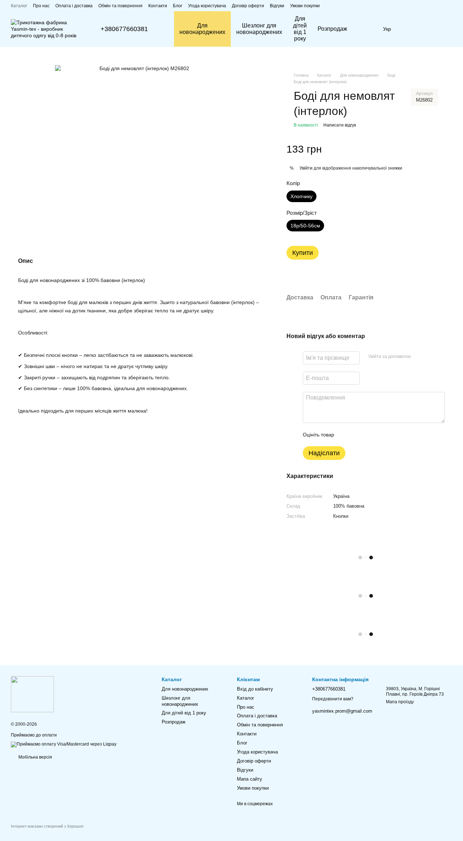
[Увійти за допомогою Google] (430, 357)
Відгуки (277, 5)
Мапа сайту (249, 779)
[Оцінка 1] (346, 434)
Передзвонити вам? (332, 698)
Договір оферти (248, 5)
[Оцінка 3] (369, 434)
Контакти (157, 5)
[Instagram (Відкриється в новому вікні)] (440, 5)
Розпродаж (332, 29)
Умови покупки (305, 5)
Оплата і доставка (74, 5)
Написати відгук (339, 125)
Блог (177, 5)
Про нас (41, 5)
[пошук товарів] (365, 29)
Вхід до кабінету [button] (255, 689)
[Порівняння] (410, 29)
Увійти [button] (306, 168)
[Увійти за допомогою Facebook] (419, 357)
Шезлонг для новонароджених (259, 28)
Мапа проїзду (400, 701)
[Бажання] (429, 29)
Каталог (19, 5)
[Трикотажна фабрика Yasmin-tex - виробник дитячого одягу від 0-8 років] (32, 693)
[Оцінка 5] (392, 434)
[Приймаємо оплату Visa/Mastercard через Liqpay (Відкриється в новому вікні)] (63, 744)
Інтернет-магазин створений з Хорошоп (47, 826)
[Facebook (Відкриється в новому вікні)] (449, 5)
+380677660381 (124, 29)
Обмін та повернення (120, 5)
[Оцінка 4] (381, 434)
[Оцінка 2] (358, 434)
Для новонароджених (202, 28)
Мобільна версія (34, 757)
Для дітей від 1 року (300, 29)
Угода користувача (207, 5)
